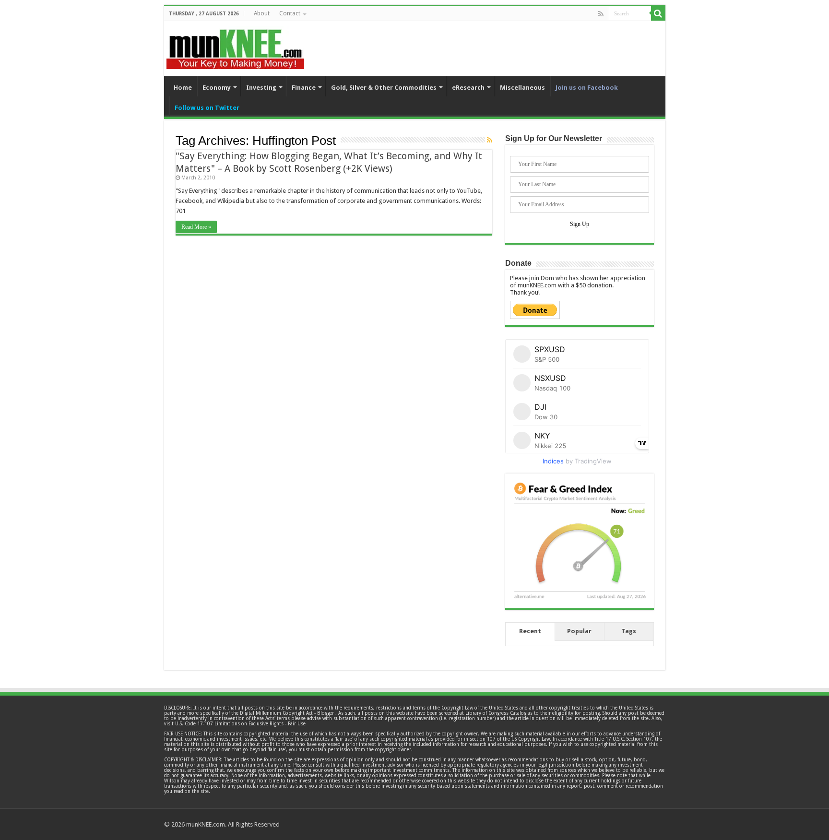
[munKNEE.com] (235, 45)
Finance (304, 87)
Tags (628, 631)
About (262, 13)
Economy (216, 87)
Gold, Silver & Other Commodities (384, 87)
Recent (530, 631)
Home (183, 87)
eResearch (468, 87)
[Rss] (600, 14)
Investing (261, 87)
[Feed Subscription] (489, 140)
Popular (579, 631)
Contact (289, 13)
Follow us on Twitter (207, 107)
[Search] (658, 13)
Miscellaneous (522, 87)
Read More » (196, 227)
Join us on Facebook (587, 87)
